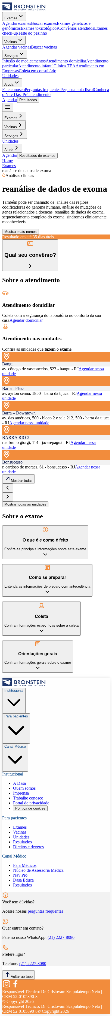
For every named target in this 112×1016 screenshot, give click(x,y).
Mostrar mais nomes (20, 232)
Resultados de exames (37, 156)
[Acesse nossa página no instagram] (6, 986)
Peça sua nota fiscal (77, 89)
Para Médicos (24, 865)
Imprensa (21, 793)
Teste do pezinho (32, 33)
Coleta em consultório (37, 70)
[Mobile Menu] (7, 107)
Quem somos (24, 788)
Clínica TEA (65, 66)
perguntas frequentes (45, 911)
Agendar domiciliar (26, 320)
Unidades (10, 75)
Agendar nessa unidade (29, 422)
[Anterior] (7, 487)
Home (7, 160)
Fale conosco (13, 89)
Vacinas (10, 42)
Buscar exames (44, 23)
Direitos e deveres (28, 846)
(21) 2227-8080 (61, 937)
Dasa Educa (23, 880)
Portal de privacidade (31, 803)
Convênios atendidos (76, 28)
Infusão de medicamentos (24, 61)
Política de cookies (30, 808)
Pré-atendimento (37, 94)
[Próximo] (7, 496)
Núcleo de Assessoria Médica (38, 870)
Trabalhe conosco (28, 798)
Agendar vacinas (16, 47)
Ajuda (8, 84)
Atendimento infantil (36, 66)
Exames (10, 18)
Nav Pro (20, 875)
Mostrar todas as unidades (25, 504)
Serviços (11, 56)
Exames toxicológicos (39, 28)
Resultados (28, 100)
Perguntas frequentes (42, 89)
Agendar (9, 99)
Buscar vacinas (44, 47)
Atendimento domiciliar (66, 61)
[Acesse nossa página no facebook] (15, 986)
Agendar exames (16, 23)
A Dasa (19, 783)
